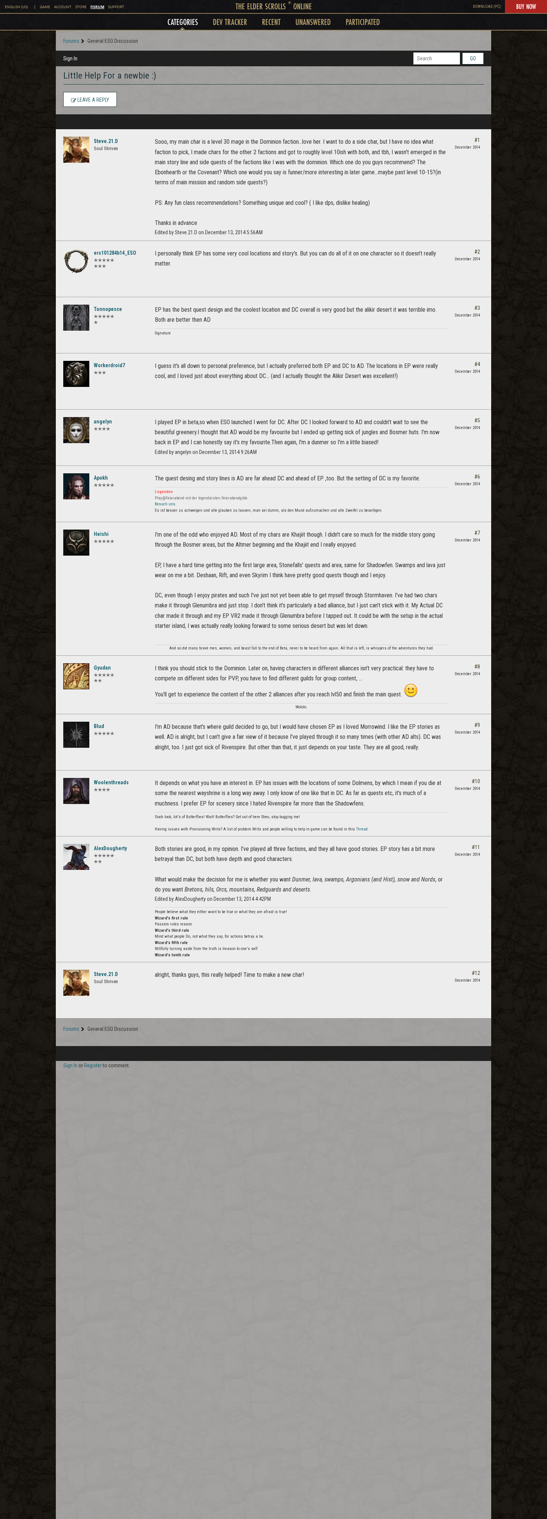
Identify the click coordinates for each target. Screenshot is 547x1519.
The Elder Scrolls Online (274, 6)
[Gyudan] (76, 676)
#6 (477, 477)
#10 (476, 781)
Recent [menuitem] (271, 22)
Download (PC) (487, 6)
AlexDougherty (110, 848)
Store (81, 6)
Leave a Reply (92, 100)
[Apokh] (76, 486)
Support (116, 6)
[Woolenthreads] (76, 791)
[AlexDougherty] (76, 857)
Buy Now (526, 6)
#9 (477, 725)
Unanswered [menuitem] (313, 22)
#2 (477, 252)
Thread (362, 829)
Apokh (101, 478)
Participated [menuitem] (363, 22)
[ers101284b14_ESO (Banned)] (76, 261)
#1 (477, 140)
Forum (97, 6)
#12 (476, 973)
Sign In (70, 58)
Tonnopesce (108, 309)
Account (62, 6)
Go (473, 58)
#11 (476, 847)
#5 (477, 420)
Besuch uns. (165, 504)
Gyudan (102, 668)
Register (93, 1065)
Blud (99, 726)
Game (45, 6)
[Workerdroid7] (76, 374)
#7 (477, 533)
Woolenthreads (111, 782)
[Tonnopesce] (76, 318)
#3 (477, 308)
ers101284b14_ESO (115, 253)
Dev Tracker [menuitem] (230, 22)
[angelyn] (76, 430)
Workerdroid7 (109, 365)
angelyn (103, 422)
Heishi (101, 534)
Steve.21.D (106, 141)
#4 (477, 364)
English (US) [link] (16, 6)
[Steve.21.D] (76, 150)
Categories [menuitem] (182, 22)
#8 (477, 667)
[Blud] (76, 735)
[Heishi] (76, 543)
